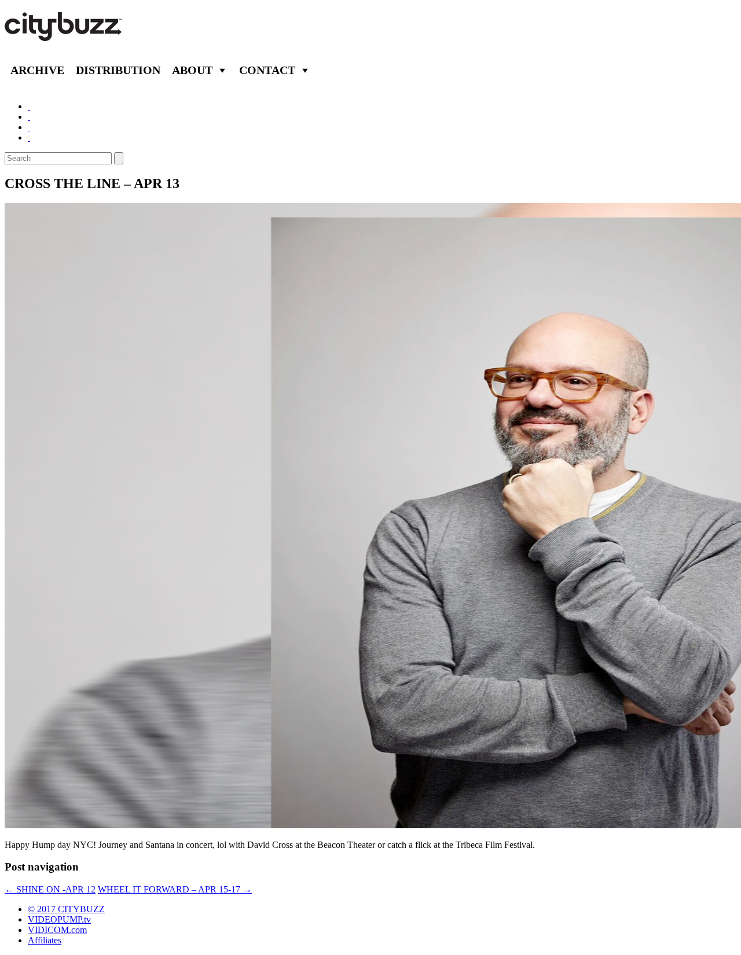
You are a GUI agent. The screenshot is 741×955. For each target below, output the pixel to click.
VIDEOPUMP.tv (59, 919)
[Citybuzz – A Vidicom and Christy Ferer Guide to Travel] (64, 34)
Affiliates (44, 940)
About (192, 70)
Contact (267, 70)
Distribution (118, 70)
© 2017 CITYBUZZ (66, 909)
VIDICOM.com (57, 930)
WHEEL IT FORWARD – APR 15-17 (175, 889)
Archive (37, 70)
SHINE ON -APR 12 (50, 889)
